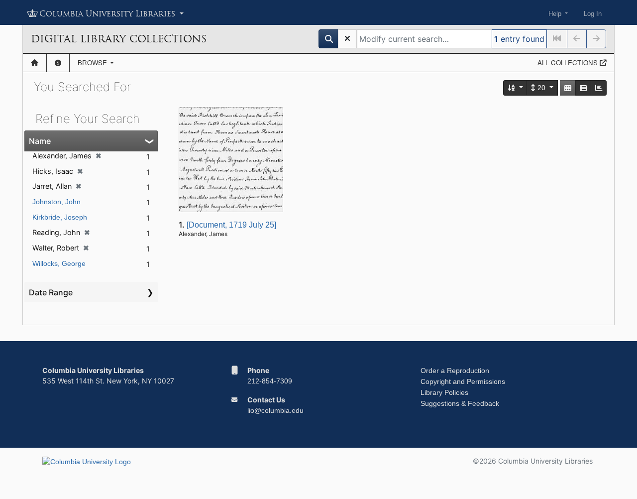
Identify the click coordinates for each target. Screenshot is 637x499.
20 (541, 88)
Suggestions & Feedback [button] (460, 403)
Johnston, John (56, 202)
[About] (58, 63)
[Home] (34, 63)
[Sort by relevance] (515, 88)
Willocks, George (59, 263)
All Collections (568, 62)
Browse (93, 62)
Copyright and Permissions (463, 381)
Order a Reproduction (455, 370)
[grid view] (568, 88)
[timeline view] (599, 88)
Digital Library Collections (119, 39)
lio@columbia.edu (275, 410)
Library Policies (444, 392)
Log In (593, 13)
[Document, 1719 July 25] (231, 225)
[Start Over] (347, 38)
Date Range (51, 292)
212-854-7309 (269, 381)
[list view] (583, 88)
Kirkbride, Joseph (59, 217)
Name (40, 141)
